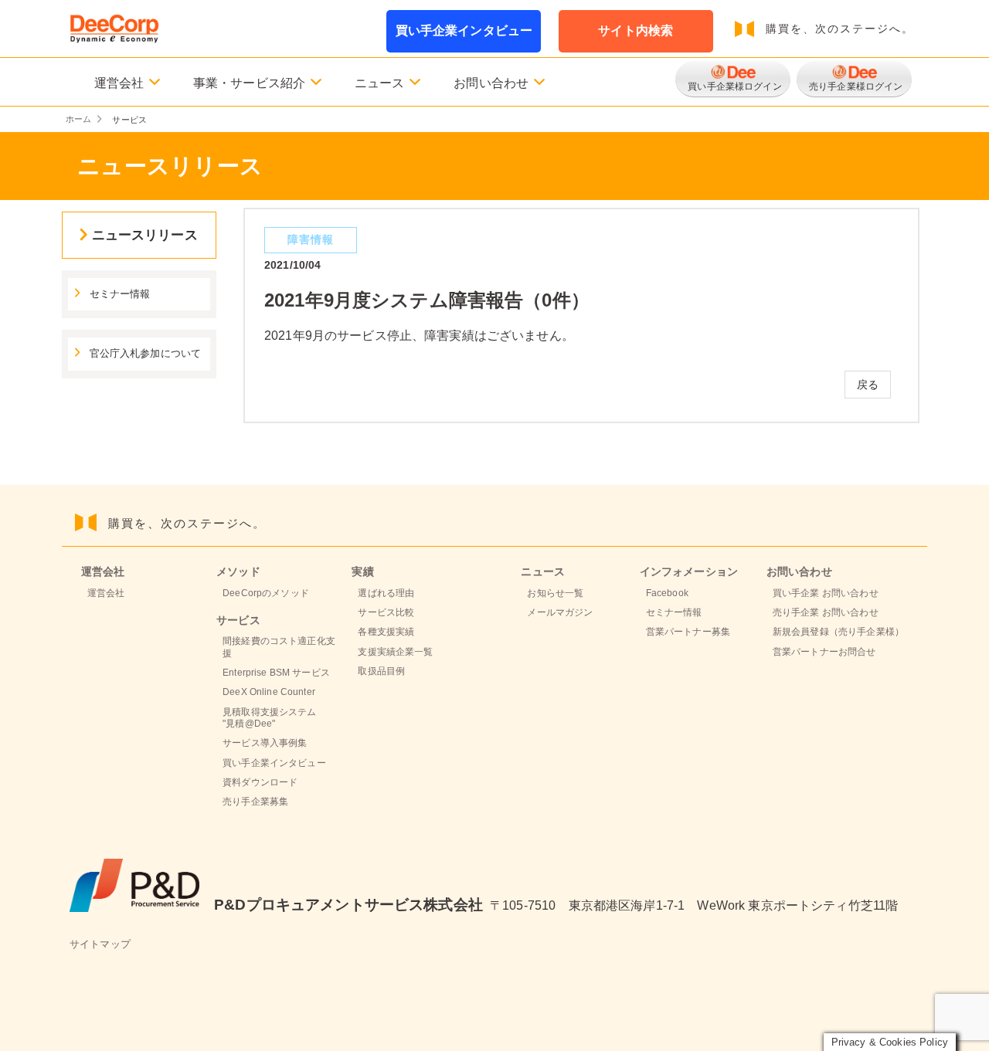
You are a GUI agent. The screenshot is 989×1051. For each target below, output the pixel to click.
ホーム (78, 119)
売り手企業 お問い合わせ (826, 612)
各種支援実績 (386, 631)
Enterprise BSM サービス (276, 672)
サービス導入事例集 (265, 742)
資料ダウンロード (260, 782)
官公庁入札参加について (146, 353)
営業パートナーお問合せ (824, 651)
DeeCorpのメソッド (266, 593)
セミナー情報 (120, 294)
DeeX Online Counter (269, 692)
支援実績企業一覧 (395, 651)
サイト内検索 (635, 30)
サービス (238, 620)
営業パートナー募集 (688, 631)
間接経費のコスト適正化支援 (279, 647)
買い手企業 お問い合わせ (826, 593)
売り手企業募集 (255, 801)
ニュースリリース (145, 234)
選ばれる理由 (386, 593)
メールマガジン (560, 612)
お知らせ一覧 (555, 593)
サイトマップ (100, 944)
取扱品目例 (381, 671)
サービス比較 (386, 612)
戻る (868, 384)
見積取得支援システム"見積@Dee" (269, 718)
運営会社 (106, 593)
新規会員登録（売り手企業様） (838, 631)
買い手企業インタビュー (464, 30)
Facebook (667, 593)
